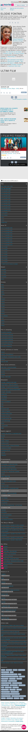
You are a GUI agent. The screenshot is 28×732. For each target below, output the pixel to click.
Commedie (3, 269)
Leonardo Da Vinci (13, 680)
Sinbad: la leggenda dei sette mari (8, 610)
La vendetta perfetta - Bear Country (9, 469)
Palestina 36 (4, 399)
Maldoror (3, 359)
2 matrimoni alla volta (13, 66)
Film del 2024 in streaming (7, 337)
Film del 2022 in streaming (7, 341)
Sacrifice (3, 372)
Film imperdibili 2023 (5, 198)
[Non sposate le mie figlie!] (13, 144)
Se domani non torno (5, 416)
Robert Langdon (4, 689)
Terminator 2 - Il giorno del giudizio (9, 493)
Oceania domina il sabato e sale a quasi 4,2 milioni (12, 625)
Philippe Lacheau (16, 64)
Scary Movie (9, 670)
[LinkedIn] (15, 23)
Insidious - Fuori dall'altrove (7, 354)
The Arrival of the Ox (5, 450)
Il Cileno (3, 483)
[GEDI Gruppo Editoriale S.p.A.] (20, 1)
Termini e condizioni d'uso (7, 719)
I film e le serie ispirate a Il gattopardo (9, 676)
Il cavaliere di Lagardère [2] (7, 586)
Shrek (2, 614)
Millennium (19, 689)
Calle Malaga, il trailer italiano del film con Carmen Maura (14, 641)
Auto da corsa (22, 685)
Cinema (7, 702)
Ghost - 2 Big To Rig (5, 476)
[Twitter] (12, 23)
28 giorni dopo (22, 670)
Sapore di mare (4, 594)
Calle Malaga (4, 396)
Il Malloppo (3, 510)
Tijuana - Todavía (5, 440)
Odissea (5, 549)
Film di (2, 217)
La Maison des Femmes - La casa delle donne (11, 433)
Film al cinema (4, 215)
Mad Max (3, 698)
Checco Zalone (4, 678)
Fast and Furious (14, 691)
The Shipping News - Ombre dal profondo (10, 590)
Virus (2, 687)
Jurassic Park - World (6, 683)
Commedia (3, 88)
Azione (2, 279)
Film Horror (3, 274)
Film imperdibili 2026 (5, 191)
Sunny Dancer (4, 502)
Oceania (3, 352)
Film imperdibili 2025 (5, 193)
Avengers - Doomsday (6, 392)
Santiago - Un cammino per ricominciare (10, 387)
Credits (3, 718)
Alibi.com (3, 58)
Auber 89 (3, 452)
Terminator (16, 698)
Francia (9, 88)
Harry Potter (12, 689)
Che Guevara (10, 698)
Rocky (2, 578)
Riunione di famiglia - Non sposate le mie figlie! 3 (12, 62)
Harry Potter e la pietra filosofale (8, 466)
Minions (3, 670)
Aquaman (3, 598)
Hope (2, 404)
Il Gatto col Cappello (5, 411)
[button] (24, 727)
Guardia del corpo (5, 618)
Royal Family (4, 680)
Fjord (2, 406)
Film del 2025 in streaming (7, 334)
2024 (11, 186)
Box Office (24, 704)
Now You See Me (5, 672)
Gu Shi (2, 438)
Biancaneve (21, 676)
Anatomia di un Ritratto (6, 448)
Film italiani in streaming (6, 344)
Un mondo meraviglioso (6, 514)
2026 (5, 186)
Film (17, 702)
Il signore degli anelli (5, 696)
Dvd (12, 704)
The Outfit (3, 602)
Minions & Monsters (8, 563)
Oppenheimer (12, 678)
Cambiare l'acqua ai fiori (6, 413)
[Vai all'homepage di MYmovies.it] (7, 5)
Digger (2, 428)
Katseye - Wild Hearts (6, 376)
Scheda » (24, 92)
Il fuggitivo (3, 574)
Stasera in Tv (17, 704)
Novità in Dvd (4, 222)
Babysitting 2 (11, 56)
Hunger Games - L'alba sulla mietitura (9, 384)
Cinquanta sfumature (17, 683)
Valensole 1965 (4, 361)
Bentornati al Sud (5, 408)
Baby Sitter (19, 678)
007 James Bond (13, 685)
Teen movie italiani (5, 691)
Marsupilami (5, 87)
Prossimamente (6, 705)
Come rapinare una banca (7, 519)
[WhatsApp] (18, 23)
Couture (3, 473)
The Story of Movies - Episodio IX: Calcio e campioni (12, 525)
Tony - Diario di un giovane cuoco (8, 481)
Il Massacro (3, 455)
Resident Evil (4, 394)
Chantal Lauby (7, 53)
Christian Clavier (19, 53)
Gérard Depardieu (18, 39)
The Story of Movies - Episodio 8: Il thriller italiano (12, 527)
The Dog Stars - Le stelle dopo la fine (9, 464)
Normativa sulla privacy (17, 718)
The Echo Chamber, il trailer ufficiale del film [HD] (12, 662)
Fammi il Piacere (4, 517)
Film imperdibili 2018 (5, 210)
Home (2, 702)
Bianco (2, 423)
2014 (14, 153)
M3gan (11, 672)
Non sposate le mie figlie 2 (15, 60)
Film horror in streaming (6, 346)
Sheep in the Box (5, 485)
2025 (17, 88)
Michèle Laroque (18, 41)
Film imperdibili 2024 (5, 195)
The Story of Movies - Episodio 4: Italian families (11, 539)
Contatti (8, 718)
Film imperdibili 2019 (5, 208)
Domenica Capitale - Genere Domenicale (10, 445)
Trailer (12, 705)
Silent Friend (4, 512)
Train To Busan (4, 498)
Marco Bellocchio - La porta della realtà (9, 488)
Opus (19, 674)
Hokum (6, 568)
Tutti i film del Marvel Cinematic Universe (10, 693)
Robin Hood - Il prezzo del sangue (8, 367)
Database (12, 702)
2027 (2, 186)
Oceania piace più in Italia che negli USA (10, 631)
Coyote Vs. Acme (5, 500)
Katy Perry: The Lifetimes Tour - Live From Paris (11, 505)
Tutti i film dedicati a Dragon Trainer (9, 674)
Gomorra (15, 670)
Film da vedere (4, 212)
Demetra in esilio (5, 443)
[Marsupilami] (13, 79)
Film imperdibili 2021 (5, 203)
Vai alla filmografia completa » (20, 99)
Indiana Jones (8, 687)
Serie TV (7, 704)
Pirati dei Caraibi (5, 685)
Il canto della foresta (5, 420)
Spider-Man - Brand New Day (10, 551)
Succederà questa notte (6, 418)
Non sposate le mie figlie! (13, 52)
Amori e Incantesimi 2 (6, 401)
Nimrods (3, 374)
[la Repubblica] (25, 1)
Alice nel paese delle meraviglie (18, 696)
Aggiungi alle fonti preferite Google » (17, 8)
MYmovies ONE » (3, 8)
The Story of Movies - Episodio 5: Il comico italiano (12, 537)
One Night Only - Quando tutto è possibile (10, 471)
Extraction (3, 582)
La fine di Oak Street (5, 369)
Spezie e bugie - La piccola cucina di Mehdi (10, 389)
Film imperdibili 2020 (5, 205)
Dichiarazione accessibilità (8, 721)
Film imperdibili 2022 (5, 200)
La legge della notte (5, 606)
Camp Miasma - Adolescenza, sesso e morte (11, 356)
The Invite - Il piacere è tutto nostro (8, 382)
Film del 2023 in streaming (7, 339)
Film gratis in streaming (6, 332)
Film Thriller (3, 271)
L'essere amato (4, 425)
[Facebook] (10, 23)
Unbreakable (15, 687)
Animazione (3, 276)
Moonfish (3, 435)
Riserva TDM (18, 719)
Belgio (13, 88)
